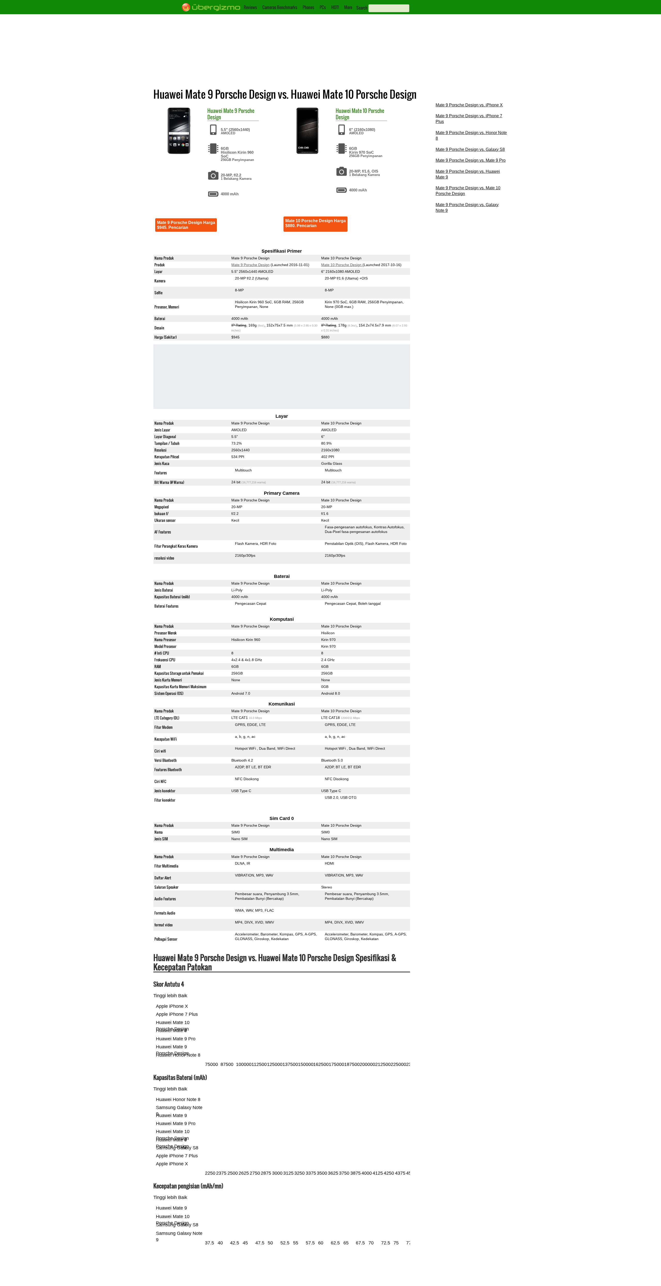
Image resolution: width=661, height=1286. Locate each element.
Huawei (214, 110)
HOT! (335, 7)
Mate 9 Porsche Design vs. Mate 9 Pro (471, 160)
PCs (323, 7)
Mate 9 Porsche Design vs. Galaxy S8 (470, 149)
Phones (308, 7)
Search (361, 8)
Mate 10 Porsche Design (360, 114)
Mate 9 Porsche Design (230, 114)
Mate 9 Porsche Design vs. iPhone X (469, 105)
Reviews (250, 7)
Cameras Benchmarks (279, 7)
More (348, 7)
